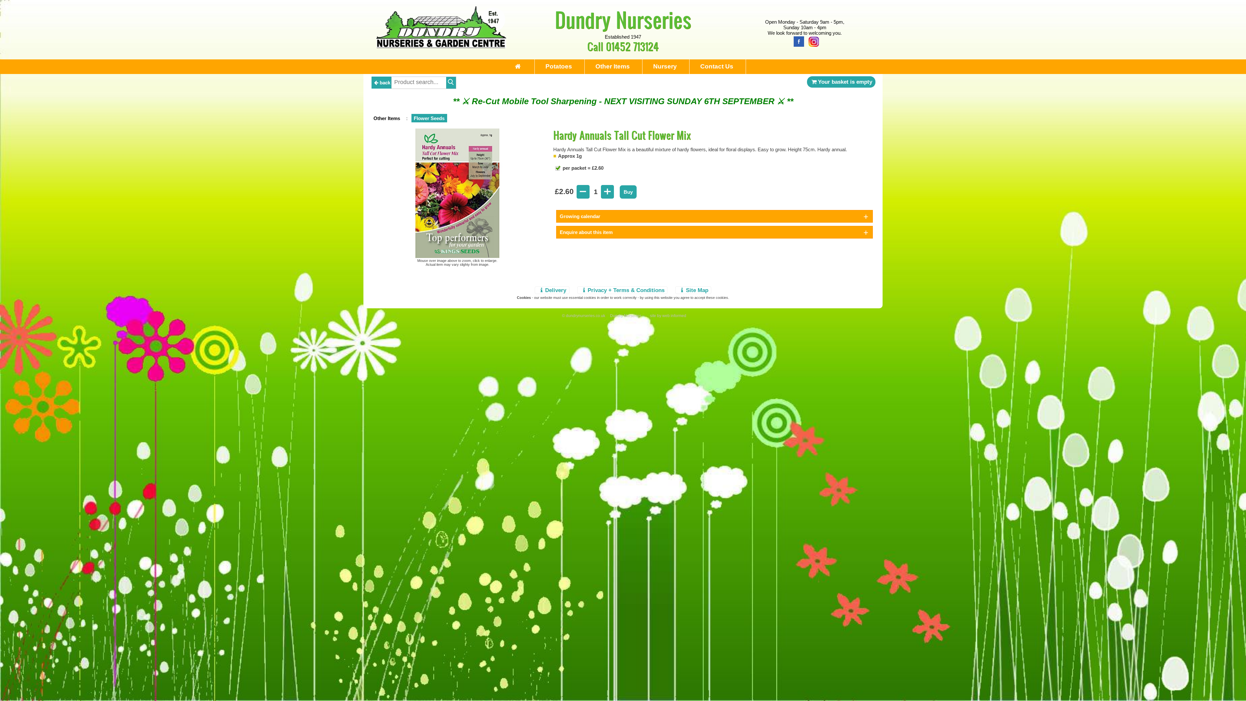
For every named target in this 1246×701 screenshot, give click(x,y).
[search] (451, 83)
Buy (628, 192)
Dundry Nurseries (623, 19)
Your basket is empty (845, 82)
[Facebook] (797, 41)
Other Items (612, 66)
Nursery (665, 66)
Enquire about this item (586, 232)
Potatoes (558, 66)
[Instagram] (812, 41)
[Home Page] (441, 46)
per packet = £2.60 (582, 168)
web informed (674, 316)
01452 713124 (632, 46)
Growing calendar (580, 216)
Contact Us (716, 66)
